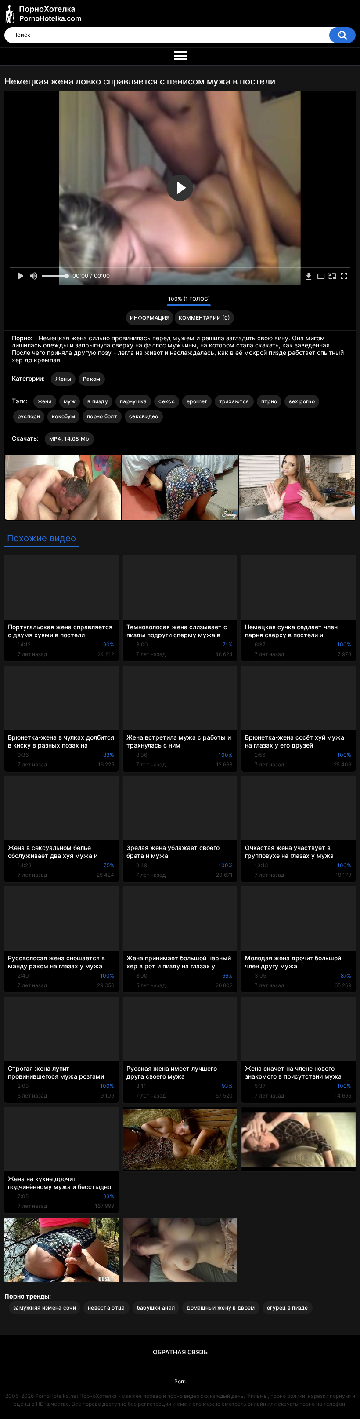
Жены (63, 379)
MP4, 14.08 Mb (69, 438)
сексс (166, 401)
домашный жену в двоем (221, 1307)
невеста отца (106, 1307)
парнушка (133, 401)
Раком (92, 379)
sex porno (302, 401)
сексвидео (143, 416)
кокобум (63, 416)
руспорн (29, 416)
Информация (149, 317)
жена (45, 401)
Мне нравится (146, 300)
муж (70, 401)
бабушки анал (156, 1307)
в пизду (97, 401)
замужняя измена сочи (44, 1307)
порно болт (102, 416)
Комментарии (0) (204, 317)
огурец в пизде (287, 1307)
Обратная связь (180, 1352)
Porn (180, 1381)
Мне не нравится (157, 300)
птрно (269, 401)
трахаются (234, 401)
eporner (197, 401)
